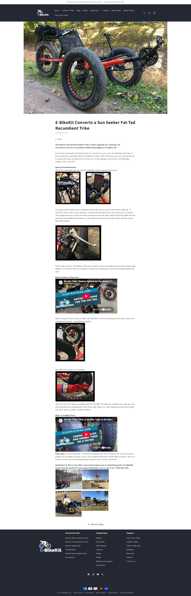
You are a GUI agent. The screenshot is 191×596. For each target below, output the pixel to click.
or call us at (108, 468)
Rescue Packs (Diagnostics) (76, 553)
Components (70, 550)
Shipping (130, 550)
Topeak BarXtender (109, 170)
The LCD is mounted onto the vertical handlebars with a (78, 170)
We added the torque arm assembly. (70, 369)
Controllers (100, 542)
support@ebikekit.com (93, 468)
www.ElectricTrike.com (65, 147)
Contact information (127, 592)
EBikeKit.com (67, 592)
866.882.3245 (116, 159)
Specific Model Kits (73, 546)
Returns (130, 557)
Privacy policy (89, 592)
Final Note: (60, 454)
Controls (99, 550)
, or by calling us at (102, 159)
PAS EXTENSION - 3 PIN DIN (78, 454)
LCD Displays (101, 546)
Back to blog (97, 524)
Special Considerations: (65, 167)
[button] (57, 10)
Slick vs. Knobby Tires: (65, 415)
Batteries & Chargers (104, 561)
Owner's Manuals (133, 546)
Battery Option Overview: (67, 277)
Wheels (99, 538)
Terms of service (101, 592)
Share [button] (60, 139)
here (92, 159)
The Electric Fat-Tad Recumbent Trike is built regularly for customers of (87, 145)
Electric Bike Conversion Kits (76, 538)
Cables (98, 553)
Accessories (70, 557)
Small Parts (100, 565)
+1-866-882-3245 (121, 468)
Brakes (98, 557)
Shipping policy (113, 592)
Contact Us (131, 561)
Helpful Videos (132, 542)
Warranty (130, 553)
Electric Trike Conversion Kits (77, 542)
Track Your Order (133, 538)
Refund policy (78, 592)
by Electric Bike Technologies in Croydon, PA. (96, 147)
